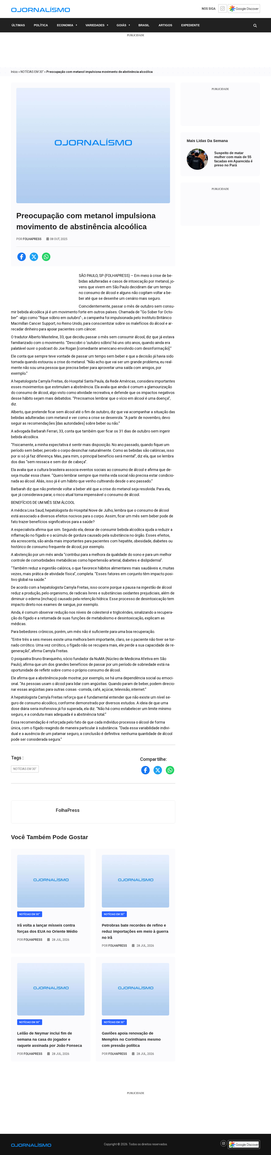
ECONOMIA (65, 25)
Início (14, 71)
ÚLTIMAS (18, 25)
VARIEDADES (95, 25)
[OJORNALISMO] (40, 8)
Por (29, 939)
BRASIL (143, 25)
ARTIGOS (165, 25)
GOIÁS (121, 25)
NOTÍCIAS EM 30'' (32, 71)
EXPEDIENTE (190, 25)
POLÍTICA (41, 25)
